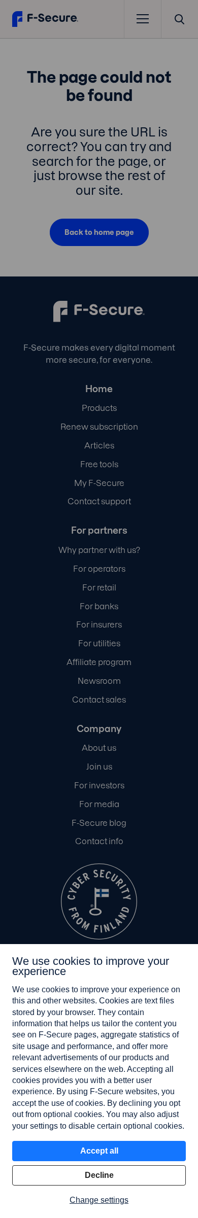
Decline (99, 1175)
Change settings (99, 1200)
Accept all (99, 1150)
